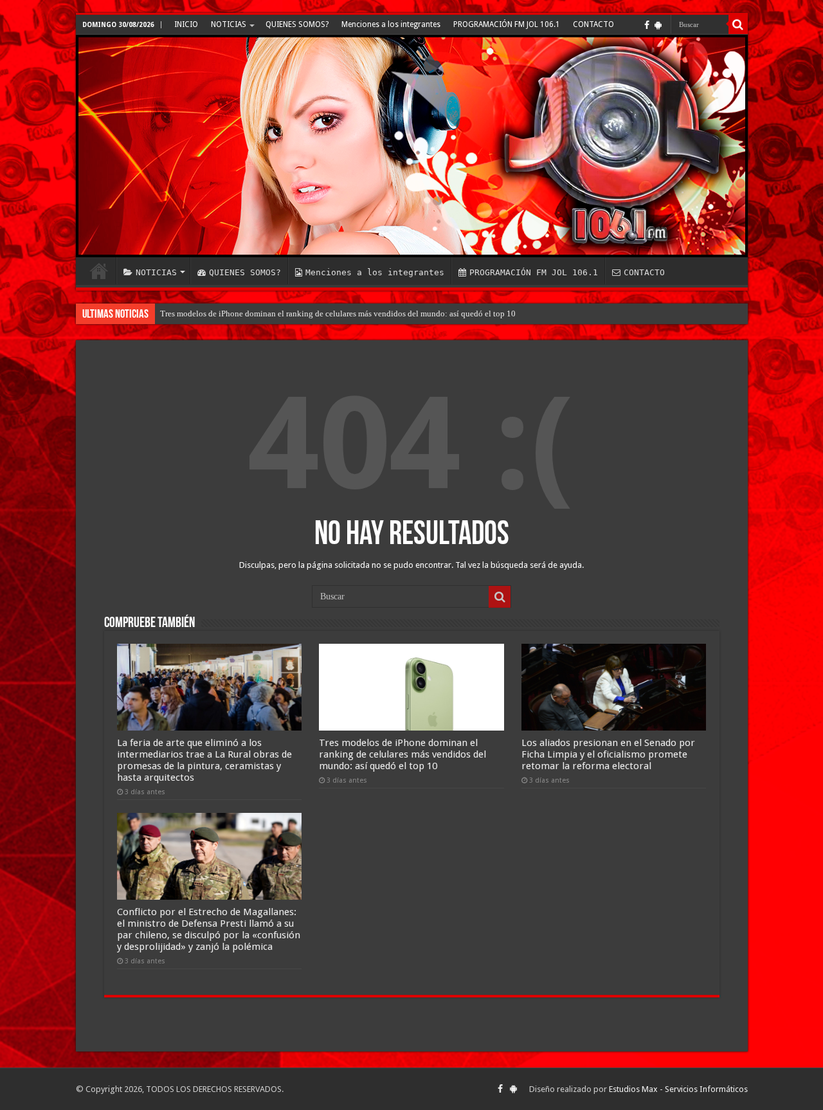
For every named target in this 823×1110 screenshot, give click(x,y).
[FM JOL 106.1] (412, 146)
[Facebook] (647, 25)
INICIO (186, 24)
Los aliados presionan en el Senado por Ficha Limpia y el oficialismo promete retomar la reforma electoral (608, 754)
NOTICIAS (228, 24)
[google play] (658, 25)
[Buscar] (738, 24)
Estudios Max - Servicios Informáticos (678, 1089)
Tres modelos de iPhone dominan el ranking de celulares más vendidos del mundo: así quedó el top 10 (338, 313)
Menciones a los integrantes (390, 24)
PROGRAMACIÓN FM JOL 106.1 (506, 24)
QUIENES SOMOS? (297, 24)
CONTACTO (593, 24)
